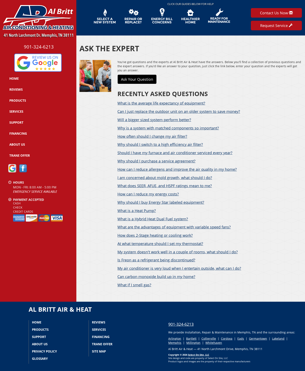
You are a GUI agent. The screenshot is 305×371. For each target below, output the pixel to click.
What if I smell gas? (134, 284)
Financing (18, 133)
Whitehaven (213, 343)
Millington (193, 343)
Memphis (174, 343)
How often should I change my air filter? (152, 136)
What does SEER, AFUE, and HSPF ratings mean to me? (164, 185)
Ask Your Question (137, 79)
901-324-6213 (181, 324)
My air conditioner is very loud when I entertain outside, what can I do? (179, 268)
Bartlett (191, 338)
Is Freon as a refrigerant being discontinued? (156, 260)
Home (14, 78)
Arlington (174, 338)
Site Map (99, 351)
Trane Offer (19, 155)
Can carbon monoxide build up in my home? (156, 276)
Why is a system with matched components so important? (168, 128)
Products (17, 100)
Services (16, 111)
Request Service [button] (274, 25)
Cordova (226, 338)
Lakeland (278, 338)
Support (16, 122)
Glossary (40, 358)
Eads (240, 338)
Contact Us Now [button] (274, 12)
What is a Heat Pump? (136, 210)
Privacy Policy (44, 351)
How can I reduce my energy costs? (148, 194)
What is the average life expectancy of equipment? (161, 103)
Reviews (16, 89)
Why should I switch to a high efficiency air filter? (160, 144)
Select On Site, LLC (198, 354)
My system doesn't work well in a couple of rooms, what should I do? (177, 251)
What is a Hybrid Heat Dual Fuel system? (152, 218)
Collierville (208, 338)
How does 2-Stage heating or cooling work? (155, 235)
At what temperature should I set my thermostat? (160, 243)
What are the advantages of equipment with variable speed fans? (174, 227)
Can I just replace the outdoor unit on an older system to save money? (178, 111)
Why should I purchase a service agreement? (156, 161)
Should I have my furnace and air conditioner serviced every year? (174, 152)
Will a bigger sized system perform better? (154, 119)
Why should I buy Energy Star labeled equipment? (160, 202)
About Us (17, 144)
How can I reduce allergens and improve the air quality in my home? (177, 169)
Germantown (258, 338)
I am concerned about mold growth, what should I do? (164, 177)
